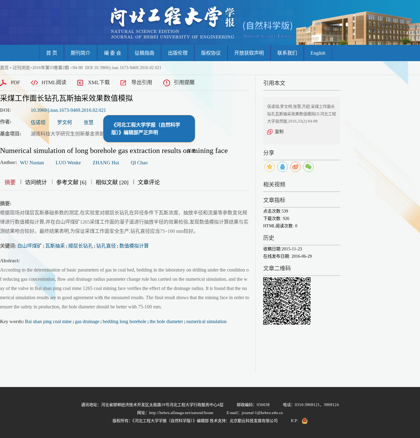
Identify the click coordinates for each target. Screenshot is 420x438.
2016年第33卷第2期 (50, 67)
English (318, 53)
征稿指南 (144, 53)
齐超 (110, 122)
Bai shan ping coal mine (48, 321)
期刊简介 (80, 53)
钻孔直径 (106, 245)
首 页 (51, 53)
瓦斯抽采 (55, 245)
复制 (279, 131)
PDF (15, 82)
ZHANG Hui (106, 162)
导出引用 (141, 82)
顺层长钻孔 (80, 245)
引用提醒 (184, 82)
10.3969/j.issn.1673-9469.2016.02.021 (68, 110)
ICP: (294, 420)
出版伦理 (178, 53)
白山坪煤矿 (29, 245)
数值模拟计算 (134, 245)
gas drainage (87, 321)
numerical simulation (206, 321)
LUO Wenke (68, 162)
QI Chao (139, 162)
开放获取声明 (249, 53)
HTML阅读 (54, 82)
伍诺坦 (38, 122)
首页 (4, 67)
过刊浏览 (21, 67)
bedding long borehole (124, 321)
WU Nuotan (32, 162)
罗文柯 (64, 122)
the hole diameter (166, 321)
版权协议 (211, 53)
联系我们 (287, 53)
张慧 (88, 122)
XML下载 (99, 82)
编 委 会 (112, 53)
